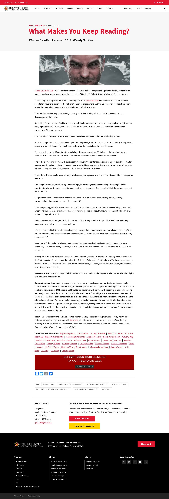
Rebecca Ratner (102, 343)
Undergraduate (21, 461)
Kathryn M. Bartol (115, 333)
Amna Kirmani (94, 340)
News (100, 8)
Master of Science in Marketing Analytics (53, 389)
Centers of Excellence (58, 472)
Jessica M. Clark (94, 336)
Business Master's (22, 476)
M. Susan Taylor (52, 347)
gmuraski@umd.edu (43, 422)
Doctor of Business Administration (27, 486)
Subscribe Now (82, 418)
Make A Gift (160, 2)
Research (90, 8)
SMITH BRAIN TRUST (44, 90)
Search (127, 9)
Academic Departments (59, 465)
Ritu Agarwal (82, 333)
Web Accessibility (34, 496)
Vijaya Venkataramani (99, 347)
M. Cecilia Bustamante (75, 336)
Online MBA (19, 472)
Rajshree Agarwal (67, 333)
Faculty (80, 8)
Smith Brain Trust (37, 25)
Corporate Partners (93, 461)
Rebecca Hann (80, 340)
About (37, 8)
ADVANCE (74, 320)
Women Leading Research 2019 (71, 384)
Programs (48, 8)
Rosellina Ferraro (64, 340)
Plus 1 (18, 479)
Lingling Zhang (68, 350)
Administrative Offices (58, 469)
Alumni (70, 8)
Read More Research (84, 426)
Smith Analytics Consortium (86, 389)
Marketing (106, 389)
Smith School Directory (59, 479)
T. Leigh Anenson (98, 333)
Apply (139, 9)
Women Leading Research (97, 384)
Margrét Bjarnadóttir (54, 336)
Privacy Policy (19, 496)
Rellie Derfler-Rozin (111, 336)
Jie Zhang (55, 350)
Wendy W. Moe (92, 100)
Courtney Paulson (69, 343)
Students (59, 8)
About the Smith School (59, 461)
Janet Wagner (117, 347)
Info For (109, 8)
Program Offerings (57, 476)
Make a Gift (146, 444)
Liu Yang (45, 350)
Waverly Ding (127, 336)
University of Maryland (16, 2)
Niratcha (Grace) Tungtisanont (74, 347)
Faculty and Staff (92, 465)
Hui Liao (117, 340)
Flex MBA (19, 469)
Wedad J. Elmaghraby (45, 340)
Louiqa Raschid (86, 343)
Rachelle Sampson (119, 343)
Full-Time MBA (20, 465)
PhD (17, 483)
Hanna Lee (107, 340)
